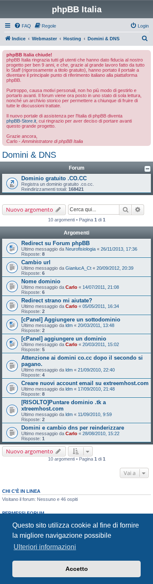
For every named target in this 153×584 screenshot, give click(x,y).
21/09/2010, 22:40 (96, 369)
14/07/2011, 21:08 (100, 287)
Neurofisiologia (80, 248)
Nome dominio (40, 281)
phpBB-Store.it (21, 120)
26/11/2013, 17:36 (119, 248)
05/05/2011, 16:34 (100, 306)
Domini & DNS (29, 154)
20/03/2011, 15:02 (100, 344)
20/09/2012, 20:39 (114, 268)
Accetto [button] (76, 568)
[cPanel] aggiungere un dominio (63, 338)
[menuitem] (22, 26)
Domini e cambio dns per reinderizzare (72, 428)
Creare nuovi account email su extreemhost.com (85, 383)
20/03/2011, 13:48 (96, 325)
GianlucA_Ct (78, 268)
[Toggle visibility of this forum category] (147, 168)
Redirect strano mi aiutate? (56, 300)
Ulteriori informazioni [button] (45, 546)
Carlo (71, 287)
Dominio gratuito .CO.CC (54, 178)
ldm (69, 325)
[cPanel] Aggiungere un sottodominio (70, 319)
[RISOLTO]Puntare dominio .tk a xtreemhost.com (63, 405)
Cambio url (36, 262)
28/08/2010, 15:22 (100, 433)
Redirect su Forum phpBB (55, 243)
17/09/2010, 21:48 (96, 388)
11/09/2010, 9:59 (95, 414)
